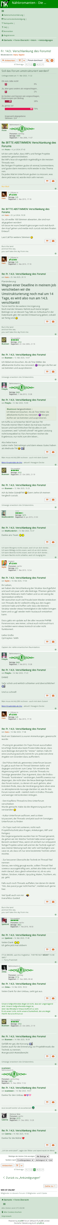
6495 (10, 1081)
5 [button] (39, 64)
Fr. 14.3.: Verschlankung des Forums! (26, 51)
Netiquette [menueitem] (8, 23)
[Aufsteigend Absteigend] (41, 1160)
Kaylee (21, 54)
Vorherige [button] (26, 64)
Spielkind (5, 924)
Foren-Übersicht (22, 40)
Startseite (8, 40)
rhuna (4, 130)
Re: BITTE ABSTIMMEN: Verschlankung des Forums (29, 144)
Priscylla (5, 389)
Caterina (5, 1120)
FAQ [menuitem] (5, 27)
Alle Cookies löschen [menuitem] (13, 1212)
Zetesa (4, 972)
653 (16, 568)
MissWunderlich (8, 517)
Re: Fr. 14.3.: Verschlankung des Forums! (24, 273)
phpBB (20, 1221)
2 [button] (31, 64)
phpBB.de (40, 1223)
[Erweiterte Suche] (52, 60)
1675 (24, 515)
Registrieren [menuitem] (9, 35)
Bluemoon (5, 344)
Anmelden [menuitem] (8, 31)
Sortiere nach (10, 1160)
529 (16, 197)
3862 (19, 925)
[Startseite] (5, 1)
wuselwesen (6, 1068)
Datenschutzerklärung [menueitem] (13, 15)
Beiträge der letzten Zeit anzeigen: (22, 1156)
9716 (17, 977)
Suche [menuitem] (3, 44)
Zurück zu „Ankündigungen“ (22, 1177)
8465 (18, 392)
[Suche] (47, 60)
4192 (20, 342)
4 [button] (37, 64)
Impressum (6, 1216)
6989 (18, 136)
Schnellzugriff (28, 11)
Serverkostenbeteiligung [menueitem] (14, 19)
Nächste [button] (43, 64)
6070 (18, 1118)
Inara (15, 54)
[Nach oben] (55, 188)
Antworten (9, 60)
